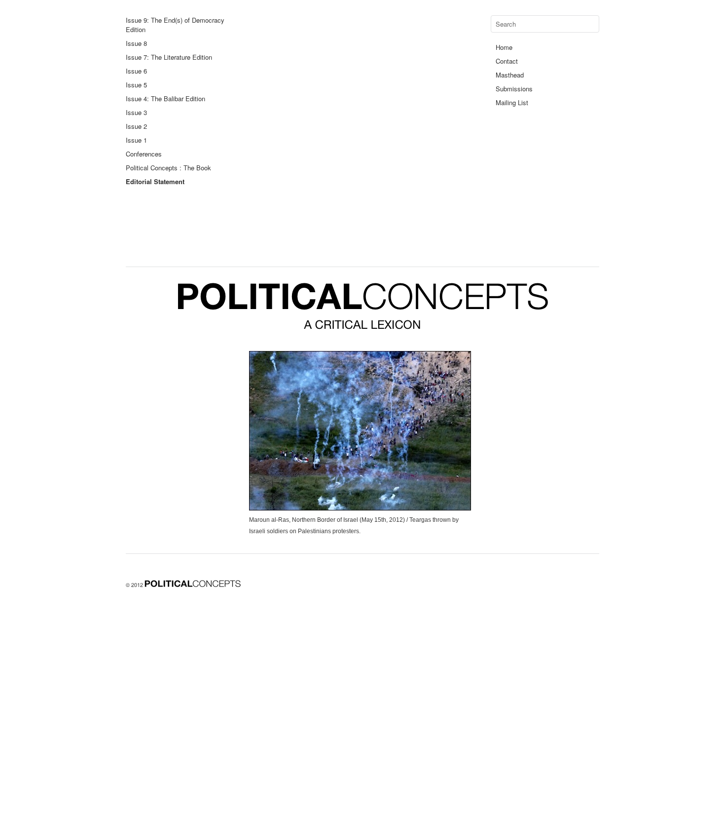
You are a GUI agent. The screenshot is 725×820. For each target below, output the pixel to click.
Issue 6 (136, 71)
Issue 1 (136, 140)
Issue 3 (136, 112)
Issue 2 (136, 126)
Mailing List (512, 102)
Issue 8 (136, 43)
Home (504, 47)
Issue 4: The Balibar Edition (165, 98)
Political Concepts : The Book (168, 167)
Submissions (514, 88)
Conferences (144, 153)
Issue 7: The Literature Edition (169, 57)
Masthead (510, 74)
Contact (507, 61)
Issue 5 (136, 84)
